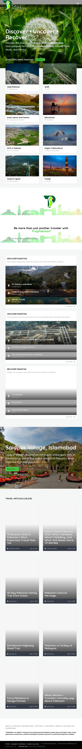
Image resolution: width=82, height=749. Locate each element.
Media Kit (58, 726)
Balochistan (50, 117)
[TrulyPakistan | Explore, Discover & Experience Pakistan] (14, 3)
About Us (9, 726)
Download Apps (11, 728)
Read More (12, 469)
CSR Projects (39, 726)
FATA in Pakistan (14, 148)
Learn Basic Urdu (68, 726)
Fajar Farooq (12, 601)
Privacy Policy (41, 746)
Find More (40, 59)
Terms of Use (32, 746)
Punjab (47, 179)
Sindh (47, 87)
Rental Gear (17, 726)
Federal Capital (13, 179)
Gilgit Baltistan (13, 87)
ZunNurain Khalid (14, 548)
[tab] (41, 285)
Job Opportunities (28, 726)
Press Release (49, 726)
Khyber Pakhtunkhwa (54, 148)
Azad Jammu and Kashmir (18, 117)
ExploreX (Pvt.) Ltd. (11, 746)
